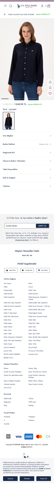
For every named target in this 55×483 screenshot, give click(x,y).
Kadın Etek (32, 325)
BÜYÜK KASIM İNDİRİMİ (12, 353)
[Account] (42, 6)
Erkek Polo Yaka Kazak (11, 315)
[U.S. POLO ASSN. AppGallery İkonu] (43, 268)
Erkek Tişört (32, 289)
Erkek (5, 285)
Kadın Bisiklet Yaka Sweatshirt (38, 335)
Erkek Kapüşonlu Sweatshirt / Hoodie (38, 296)
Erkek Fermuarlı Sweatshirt (12, 305)
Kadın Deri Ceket (34, 332)
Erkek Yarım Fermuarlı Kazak (38, 315)
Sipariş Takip (33, 367)
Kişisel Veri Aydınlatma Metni (13, 374)
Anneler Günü (33, 353)
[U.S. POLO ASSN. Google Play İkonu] (27, 268)
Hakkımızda (7, 397)
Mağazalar (7, 400)
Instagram (32, 415)
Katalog (31, 404)
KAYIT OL (42, 224)
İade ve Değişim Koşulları (12, 379)
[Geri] (5, 14)
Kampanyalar (8, 289)
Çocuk (31, 285)
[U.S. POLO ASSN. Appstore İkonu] (11, 268)
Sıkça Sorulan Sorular (36, 383)
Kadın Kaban (33, 329)
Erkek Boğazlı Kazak (35, 311)
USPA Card (32, 400)
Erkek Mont (7, 318)
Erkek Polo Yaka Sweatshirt (12, 301)
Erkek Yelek (32, 318)
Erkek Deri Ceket (34, 322)
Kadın (30, 282)
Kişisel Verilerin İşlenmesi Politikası (37, 375)
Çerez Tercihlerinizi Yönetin (38, 370)
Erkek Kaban (8, 322)
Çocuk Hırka (8, 349)
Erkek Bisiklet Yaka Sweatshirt (38, 301)
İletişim (6, 367)
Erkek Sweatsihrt (9, 295)
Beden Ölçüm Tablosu (36, 379)
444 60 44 (27, 254)
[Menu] (5, 6)
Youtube (6, 422)
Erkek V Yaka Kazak (10, 311)
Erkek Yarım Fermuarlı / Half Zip (39, 305)
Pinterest (31, 419)
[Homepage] (27, 6)
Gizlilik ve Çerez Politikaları (13, 370)
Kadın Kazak (8, 342)
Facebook (7, 415)
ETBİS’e (24, 445)
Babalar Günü (8, 356)
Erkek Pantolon (33, 292)
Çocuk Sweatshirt (9, 346)
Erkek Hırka (7, 308)
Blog (5, 404)
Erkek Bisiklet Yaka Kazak (37, 308)
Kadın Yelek (8, 332)
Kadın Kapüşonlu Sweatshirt (13, 335)
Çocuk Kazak (33, 346)
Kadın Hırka (32, 342)
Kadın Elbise (8, 325)
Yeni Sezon (7, 282)
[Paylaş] (50, 80)
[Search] (10, 6)
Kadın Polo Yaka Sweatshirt (12, 339)
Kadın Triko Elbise (34, 339)
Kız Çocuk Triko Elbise (36, 349)
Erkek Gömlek (8, 292)
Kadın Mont (8, 329)
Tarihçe (31, 397)
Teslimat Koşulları (9, 383)
